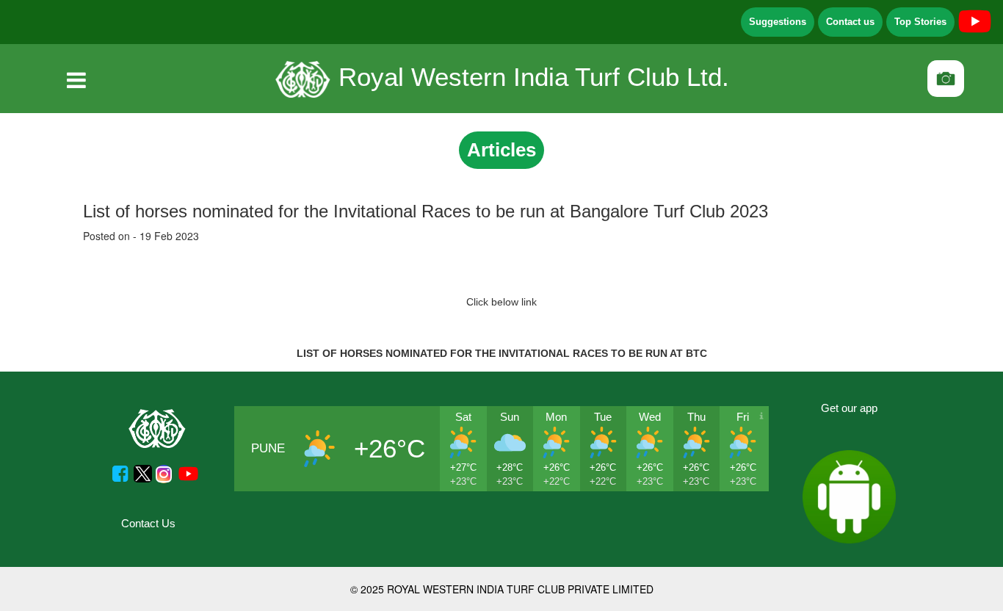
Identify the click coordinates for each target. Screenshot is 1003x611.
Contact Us (148, 523)
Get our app (849, 408)
